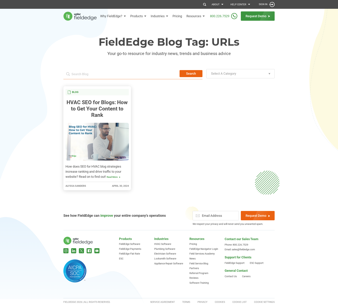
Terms (186, 302)
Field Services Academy (202, 253)
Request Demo (256, 215)
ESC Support (257, 263)
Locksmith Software (165, 258)
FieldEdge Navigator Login (203, 249)
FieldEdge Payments (130, 249)
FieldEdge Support (235, 263)
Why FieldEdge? (111, 16)
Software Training (199, 282)
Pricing (177, 16)
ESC (121, 258)
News (192, 258)
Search (191, 73)
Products (136, 16)
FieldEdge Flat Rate (129, 253)
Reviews (193, 277)
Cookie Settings (264, 302)
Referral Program (198, 273)
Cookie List (239, 302)
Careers (246, 276)
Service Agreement (162, 302)
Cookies (220, 302)
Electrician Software (165, 253)
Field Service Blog (198, 263)
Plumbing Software (164, 249)
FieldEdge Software (129, 244)
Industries (158, 16)
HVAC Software (162, 244)
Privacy (202, 302)
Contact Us (231, 276)
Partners (194, 268)
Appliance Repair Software (168, 263)
